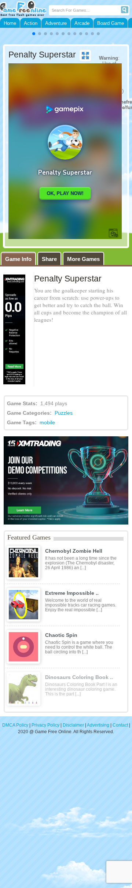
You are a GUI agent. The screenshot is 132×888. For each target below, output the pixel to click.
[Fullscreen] (85, 55)
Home (10, 23)
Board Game (110, 23)
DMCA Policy (15, 725)
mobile (47, 422)
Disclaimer (73, 725)
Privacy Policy (45, 725)
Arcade (81, 23)
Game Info (18, 259)
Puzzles (64, 413)
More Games (83, 259)
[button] (33, 33)
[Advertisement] (66, 815)
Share (49, 259)
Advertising (98, 725)
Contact (120, 725)
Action (30, 23)
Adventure (56, 23)
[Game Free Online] (24, 9)
